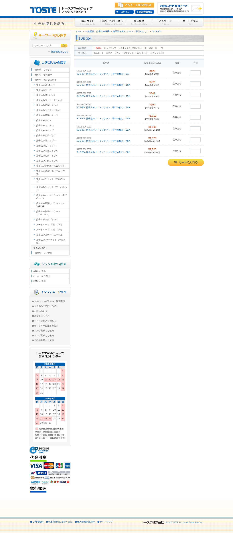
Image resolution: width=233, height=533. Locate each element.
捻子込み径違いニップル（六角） (50, 172)
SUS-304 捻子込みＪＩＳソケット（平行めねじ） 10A (103, 85)
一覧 (161, 48)
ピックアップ (110, 48)
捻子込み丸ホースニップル (49, 234)
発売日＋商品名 (158, 53)
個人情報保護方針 (86, 521)
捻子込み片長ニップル (47, 155)
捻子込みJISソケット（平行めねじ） (131, 31)
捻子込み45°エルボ (45, 95)
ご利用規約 (37, 521)
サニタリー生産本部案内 (46, 325)
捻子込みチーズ (44, 90)
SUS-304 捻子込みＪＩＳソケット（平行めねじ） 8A (102, 74)
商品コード (99, 53)
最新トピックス (42, 316)
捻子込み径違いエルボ (47, 105)
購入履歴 (139, 22)
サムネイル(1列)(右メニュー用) (133, 48)
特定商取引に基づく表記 (60, 521)
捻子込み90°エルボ (45, 85)
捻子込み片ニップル (46, 145)
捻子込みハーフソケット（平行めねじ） (51, 197)
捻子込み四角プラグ (46, 135)
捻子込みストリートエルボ (49, 100)
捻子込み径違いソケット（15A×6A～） (48, 213)
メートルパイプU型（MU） (49, 229)
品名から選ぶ (39, 271)
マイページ (165, 22)
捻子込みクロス (44, 120)
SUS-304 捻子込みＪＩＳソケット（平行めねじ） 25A (103, 118)
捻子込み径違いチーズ (47, 115)
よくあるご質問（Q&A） (46, 306)
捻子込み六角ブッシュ (47, 219)
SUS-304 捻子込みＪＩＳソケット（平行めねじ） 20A (103, 107)
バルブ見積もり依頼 (44, 330)
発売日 (117, 53)
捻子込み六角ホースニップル (50, 166)
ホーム (78, 31)
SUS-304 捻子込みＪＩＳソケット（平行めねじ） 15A (103, 96)
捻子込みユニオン (45, 125)
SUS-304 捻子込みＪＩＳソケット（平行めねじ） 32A (103, 130)
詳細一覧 (153, 48)
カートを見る (191, 22)
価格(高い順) (143, 53)
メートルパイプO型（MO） (49, 224)
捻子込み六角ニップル (47, 160)
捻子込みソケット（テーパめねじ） (51, 188)
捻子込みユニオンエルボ (48, 110)
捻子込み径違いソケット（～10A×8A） (50, 205)
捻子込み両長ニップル (47, 150)
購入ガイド (87, 22)
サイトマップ (106, 521)
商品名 (109, 53)
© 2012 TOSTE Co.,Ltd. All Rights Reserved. (184, 522)
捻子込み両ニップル (46, 140)
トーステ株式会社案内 (45, 321)
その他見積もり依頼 (44, 340)
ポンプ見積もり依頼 (44, 335)
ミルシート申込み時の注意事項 (49, 301)
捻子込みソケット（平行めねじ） (50, 180)
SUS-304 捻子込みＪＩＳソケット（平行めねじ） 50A (103, 152)
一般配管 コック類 (42, 252)
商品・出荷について (113, 22)
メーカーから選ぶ (41, 276)
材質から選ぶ (39, 281)
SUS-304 (156, 31)
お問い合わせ (40, 311)
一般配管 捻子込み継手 (97, 31)
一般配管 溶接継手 (42, 75)
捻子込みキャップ (45, 130)
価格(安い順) (129, 53)
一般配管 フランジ (42, 70)
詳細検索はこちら (60, 51)
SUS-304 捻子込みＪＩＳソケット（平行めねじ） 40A (103, 141)
